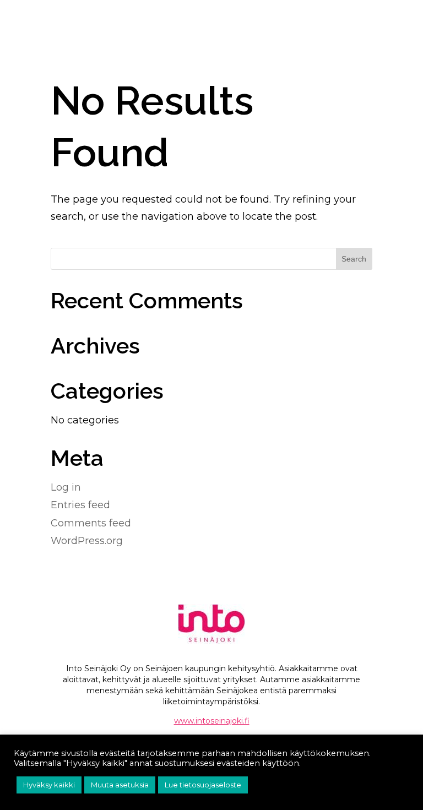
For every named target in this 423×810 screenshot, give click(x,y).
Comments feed (91, 523)
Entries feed (80, 505)
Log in (66, 487)
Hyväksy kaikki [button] (49, 784)
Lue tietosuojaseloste (203, 784)
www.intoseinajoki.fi (212, 721)
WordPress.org (87, 541)
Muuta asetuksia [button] (120, 784)
